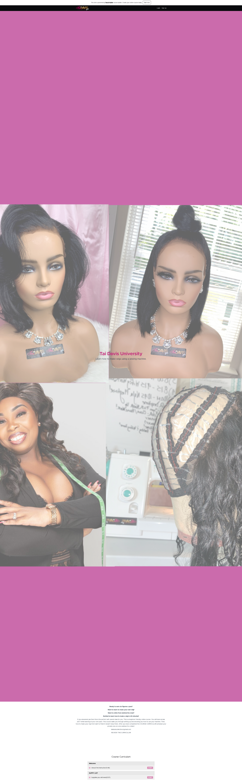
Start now (147, 2)
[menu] (160, 8)
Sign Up (164, 8)
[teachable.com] (109, 2)
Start (150, 767)
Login (158, 8)
